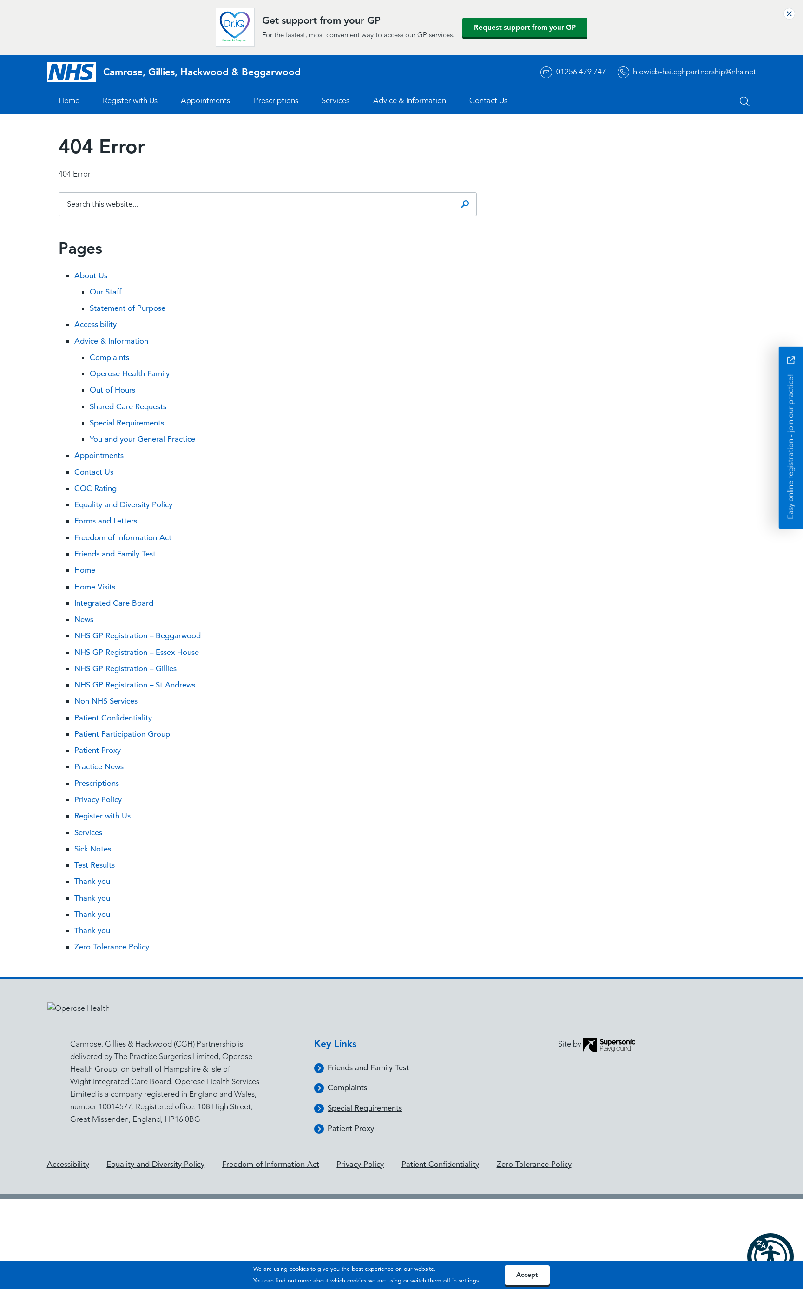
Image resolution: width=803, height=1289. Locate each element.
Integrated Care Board (113, 603)
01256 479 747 (581, 72)
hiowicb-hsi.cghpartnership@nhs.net (694, 72)
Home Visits (94, 587)
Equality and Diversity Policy (123, 505)
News (83, 619)
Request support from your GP (525, 27)
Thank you (92, 881)
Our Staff (105, 292)
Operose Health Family (130, 374)
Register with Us (130, 100)
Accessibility (95, 324)
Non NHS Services (106, 701)
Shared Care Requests (128, 407)
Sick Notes (92, 849)
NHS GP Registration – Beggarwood (137, 636)
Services (335, 100)
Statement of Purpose (127, 308)
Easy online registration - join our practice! (791, 445)
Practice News (99, 767)
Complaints (109, 357)
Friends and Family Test (115, 554)
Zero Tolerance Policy (111, 947)
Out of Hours (112, 390)
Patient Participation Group (122, 734)
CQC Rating (95, 488)
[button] (770, 1256)
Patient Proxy (97, 750)
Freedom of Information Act (122, 538)
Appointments (205, 100)
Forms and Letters (105, 521)
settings (469, 1280)
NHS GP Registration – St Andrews (134, 685)
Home (69, 100)
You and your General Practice (142, 439)
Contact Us (488, 100)
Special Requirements (127, 423)
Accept (527, 1274)
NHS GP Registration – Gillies (125, 669)
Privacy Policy (98, 800)
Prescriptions (276, 100)
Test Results (94, 865)
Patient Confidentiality (113, 718)
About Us (90, 276)
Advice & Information (409, 100)
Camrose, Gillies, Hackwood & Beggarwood (202, 72)
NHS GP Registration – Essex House (136, 652)
